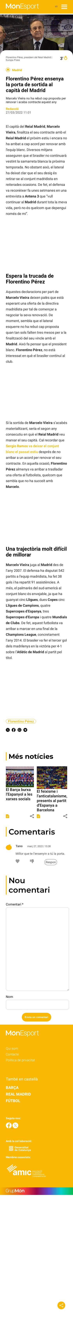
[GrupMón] (36, 1191)
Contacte (12, 1054)
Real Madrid (18, 1094)
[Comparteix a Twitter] (8, 731)
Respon (51, 862)
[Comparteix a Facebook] (14, 731)
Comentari (14, 904)
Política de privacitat (20, 1060)
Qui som (12, 1048)
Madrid (17, 70)
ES (56, 6)
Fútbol (13, 1100)
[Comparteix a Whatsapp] (19, 731)
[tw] (15, 1127)
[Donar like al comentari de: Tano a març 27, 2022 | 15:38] (17, 862)
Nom (9, 997)
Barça (12, 1087)
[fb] (9, 1127)
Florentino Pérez (21, 721)
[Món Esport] (19, 12)
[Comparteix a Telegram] (25, 731)
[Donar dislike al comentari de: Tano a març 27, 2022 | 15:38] (32, 862)
